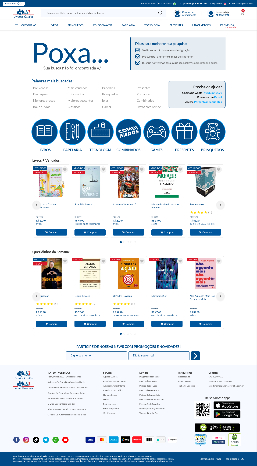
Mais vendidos (77, 88)
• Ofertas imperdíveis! (241, 4)
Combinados (145, 100)
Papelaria (128, 25)
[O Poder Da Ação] (128, 273)
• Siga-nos (216, 3)
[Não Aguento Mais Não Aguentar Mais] (205, 273)
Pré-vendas (40, 88)
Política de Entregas (148, 381)
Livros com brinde (149, 107)
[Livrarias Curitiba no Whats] (55, 440)
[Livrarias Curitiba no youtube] (65, 440)
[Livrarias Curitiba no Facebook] (16, 440)
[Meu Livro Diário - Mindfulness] (51, 182)
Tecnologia (152, 25)
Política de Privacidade (149, 395)
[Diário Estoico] (90, 273)
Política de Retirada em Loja (151, 399)
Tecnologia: (234, 458)
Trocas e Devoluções (148, 413)
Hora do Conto (110, 395)
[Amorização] (51, 273)
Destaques (40, 94)
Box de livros (41, 107)
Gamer (106, 107)
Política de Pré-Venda (149, 390)
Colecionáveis (102, 25)
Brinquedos (76, 25)
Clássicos (74, 107)
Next (220, 205)
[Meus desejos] (65, 169)
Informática (76, 94)
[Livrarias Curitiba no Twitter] (46, 440)
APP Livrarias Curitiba (113, 390)
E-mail (218, 97)
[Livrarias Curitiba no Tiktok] (36, 440)
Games (157, 150)
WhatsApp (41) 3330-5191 (221, 381)
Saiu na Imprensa (111, 408)
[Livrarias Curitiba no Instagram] (26, 440)
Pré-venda (227, 25)
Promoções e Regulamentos (152, 408)
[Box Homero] (205, 182)
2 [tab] (124, 242)
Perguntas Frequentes (208, 101)
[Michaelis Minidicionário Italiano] (167, 182)
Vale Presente (109, 413)
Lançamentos (201, 25)
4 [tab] (131, 242)
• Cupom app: (193, 4)
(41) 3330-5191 (212, 92)
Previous (36, 205)
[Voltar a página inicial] (23, 13)
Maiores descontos (81, 100)
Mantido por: (210, 458)
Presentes (176, 25)
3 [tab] (128, 242)
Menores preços (44, 100)
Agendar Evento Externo (114, 381)
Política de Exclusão (148, 385)
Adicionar (51, 232)
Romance (143, 94)
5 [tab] (135, 242)
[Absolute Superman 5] (128, 182)
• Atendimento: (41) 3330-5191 (156, 3)
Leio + (106, 399)
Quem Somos (184, 381)
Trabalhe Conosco (186, 385)
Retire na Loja (109, 404)
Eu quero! (195, 355)
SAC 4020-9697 (216, 376)
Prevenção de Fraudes (149, 404)
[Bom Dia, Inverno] (90, 182)
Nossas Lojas (184, 376)
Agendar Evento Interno (114, 385)
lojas (105, 100)
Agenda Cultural (110, 376)
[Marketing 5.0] (167, 273)
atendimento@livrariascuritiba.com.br (226, 385)
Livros (53, 25)
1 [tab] (121, 242)
